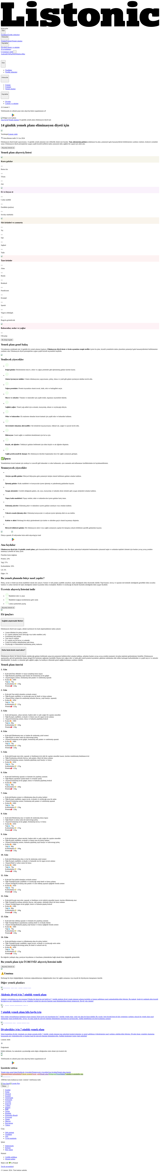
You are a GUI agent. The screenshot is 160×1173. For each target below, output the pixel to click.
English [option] (7, 1090)
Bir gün (80, 1074)
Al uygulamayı (6, 49)
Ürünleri (9, 41)
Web (14, 54)
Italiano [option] (7, 1107)
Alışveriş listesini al (8, 148)
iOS (8, 54)
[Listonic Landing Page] (80, 26)
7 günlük (68, 1074)
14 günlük (74, 1074)
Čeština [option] (7, 1105)
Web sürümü (9, 1132)
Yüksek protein (26, 1074)
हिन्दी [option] (6, 1109)
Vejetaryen (52, 1074)
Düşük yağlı (36, 1074)
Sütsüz (62, 1074)
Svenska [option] (8, 1102)
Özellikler (4, 35)
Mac (23, 54)
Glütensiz (4, 1074)
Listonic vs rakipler (13, 47)
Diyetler (3, 47)
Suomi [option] (7, 1111)
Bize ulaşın (9, 1150)
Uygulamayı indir (7, 52)
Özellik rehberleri (14, 35)
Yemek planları (17, 41)
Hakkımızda (9, 1146)
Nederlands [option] (9, 1098)
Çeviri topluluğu (10, 1138)
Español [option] (8, 1096)
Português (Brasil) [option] (11, 1115)
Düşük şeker (44, 1074)
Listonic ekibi (13, 134)
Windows (19, 54)
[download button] (6, 116)
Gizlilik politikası (11, 1157)
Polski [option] (7, 1092)
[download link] (5, 1083)
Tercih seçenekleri (7, 1166)
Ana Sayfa (4, 120)
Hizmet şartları (10, 1159)
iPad (10, 54)
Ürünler (3, 41)
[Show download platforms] (14, 51)
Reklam (8, 1148)
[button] (3, 57)
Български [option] (9, 1123)
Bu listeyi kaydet (7, 340)
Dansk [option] (7, 1119)
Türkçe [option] (7, 1125)
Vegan (58, 1074)
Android (4, 54)
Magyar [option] (8, 1121)
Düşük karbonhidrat (14, 1074)
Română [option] (8, 1113)
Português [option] (8, 1100)
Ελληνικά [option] (8, 1117)
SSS (6, 1136)
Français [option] (8, 1104)
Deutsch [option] (8, 1094)
